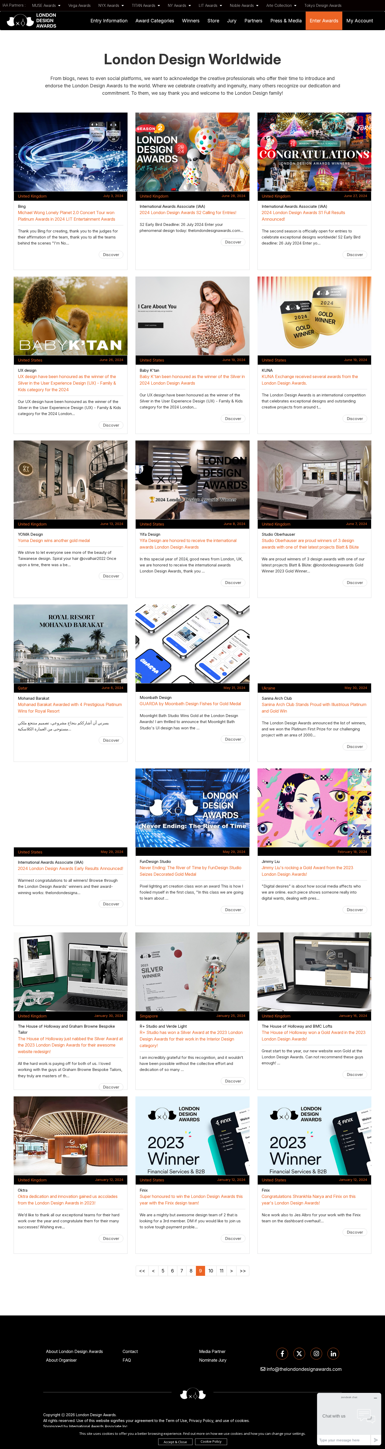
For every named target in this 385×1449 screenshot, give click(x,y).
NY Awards (177, 5)
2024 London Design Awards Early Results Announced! (70, 868)
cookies (242, 1420)
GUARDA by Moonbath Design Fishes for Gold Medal (190, 703)
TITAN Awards (144, 5)
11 (221, 1270)
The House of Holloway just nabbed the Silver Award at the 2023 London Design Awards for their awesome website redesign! (70, 1045)
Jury (231, 20)
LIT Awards (208, 5)
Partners (253, 20)
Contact (130, 1351)
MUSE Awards (44, 5)
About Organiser (61, 1360)
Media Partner (212, 1351)
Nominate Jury (213, 1360)
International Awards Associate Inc (98, 1426)
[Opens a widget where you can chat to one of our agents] (349, 1419)
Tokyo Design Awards (323, 5)
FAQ (127, 1360)
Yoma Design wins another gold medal (54, 540)
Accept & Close (175, 1442)
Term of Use (176, 1420)
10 (210, 1270)
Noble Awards (242, 5)
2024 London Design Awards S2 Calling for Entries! (188, 212)
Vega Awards (79, 5)
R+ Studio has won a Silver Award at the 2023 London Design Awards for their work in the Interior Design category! (191, 1039)
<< (142, 1270)
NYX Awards (109, 5)
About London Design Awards (74, 1351)
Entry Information (109, 20)
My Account (359, 20)
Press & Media (286, 20)
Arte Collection (279, 5)
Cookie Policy (211, 1441)
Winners (191, 20)
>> (243, 1270)
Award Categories (154, 20)
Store (213, 20)
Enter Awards (324, 20)
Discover (111, 254)
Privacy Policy (201, 1420)
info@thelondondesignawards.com (304, 1369)
